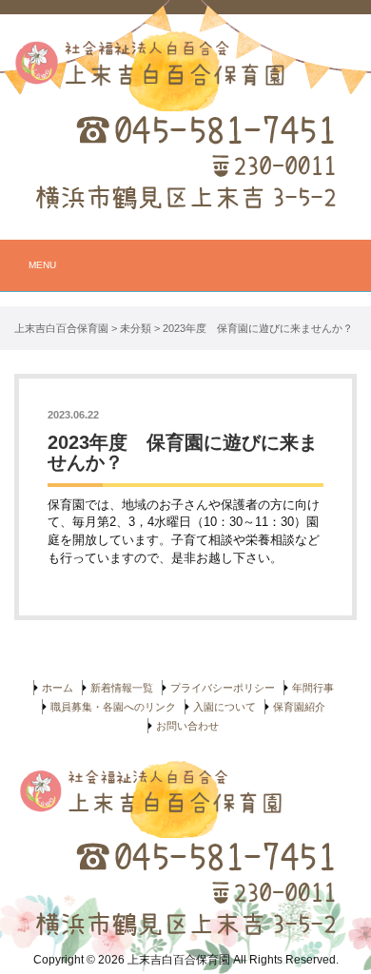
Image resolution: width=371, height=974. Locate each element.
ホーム (57, 687)
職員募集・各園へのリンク (113, 706)
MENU (42, 265)
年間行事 (313, 687)
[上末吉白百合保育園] (185, 70)
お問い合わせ (187, 725)
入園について (224, 706)
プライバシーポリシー (222, 687)
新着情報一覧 (121, 687)
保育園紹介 (299, 706)
